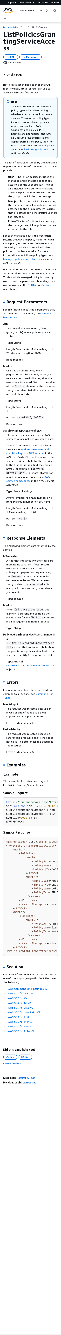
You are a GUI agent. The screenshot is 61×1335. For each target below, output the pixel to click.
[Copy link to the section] (4, 302)
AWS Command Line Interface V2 (27, 988)
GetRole (46, 285)
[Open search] (55, 10)
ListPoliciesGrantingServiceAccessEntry (30, 665)
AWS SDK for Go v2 (19, 1002)
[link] (39, 27)
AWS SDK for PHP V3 (20, 1021)
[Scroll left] (18, 10)
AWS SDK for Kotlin (19, 1017)
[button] (12, 74)
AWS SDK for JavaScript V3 (24, 1012)
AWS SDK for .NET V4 (21, 993)
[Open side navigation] (5, 19)
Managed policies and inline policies (24, 259)
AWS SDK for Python (20, 1026)
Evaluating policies (35, 149)
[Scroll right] (47, 10)
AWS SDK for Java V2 (20, 1007)
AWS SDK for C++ (18, 998)
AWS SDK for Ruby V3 (21, 1031)
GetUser (33, 285)
